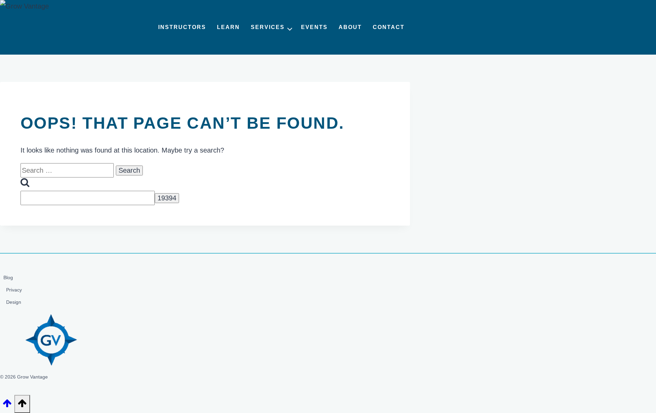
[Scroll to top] (7, 405)
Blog (8, 277)
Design (13, 302)
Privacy (14, 290)
